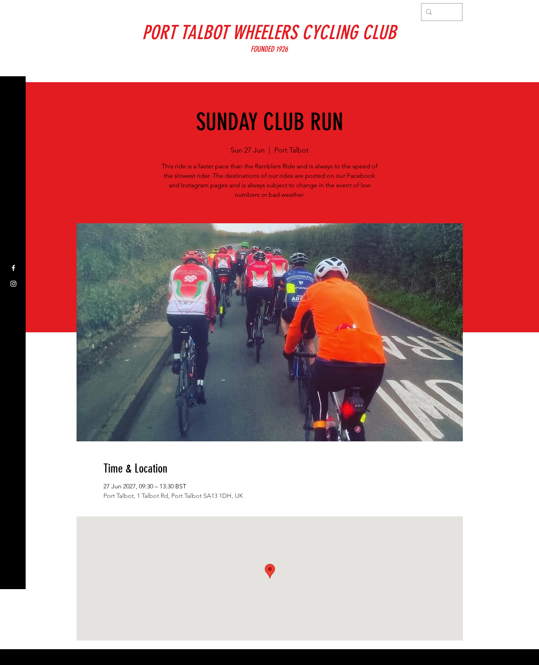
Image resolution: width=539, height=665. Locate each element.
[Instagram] (13, 284)
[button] (13, 11)
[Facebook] (13, 268)
